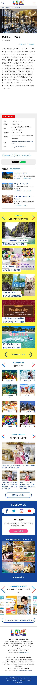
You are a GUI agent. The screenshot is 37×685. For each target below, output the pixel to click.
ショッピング (27, 191)
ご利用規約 (22, 680)
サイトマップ (27, 678)
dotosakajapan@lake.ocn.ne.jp (24, 670)
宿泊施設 (31, 44)
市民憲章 (29, 680)
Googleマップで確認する (19, 147)
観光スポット (27, 178)
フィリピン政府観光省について (14, 678)
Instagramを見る (18, 577)
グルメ (26, 205)
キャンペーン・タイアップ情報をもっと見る (18, 620)
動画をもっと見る (18, 495)
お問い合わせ (18, 682)
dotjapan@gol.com (24, 652)
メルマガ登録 (18, 531)
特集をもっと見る (18, 354)
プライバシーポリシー (11, 680)
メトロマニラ (22, 44)
